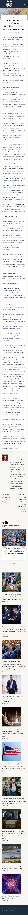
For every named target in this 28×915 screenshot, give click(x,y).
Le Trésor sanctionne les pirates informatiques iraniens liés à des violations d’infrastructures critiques (12, 597)
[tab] (10, 563)
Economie (14, 17)
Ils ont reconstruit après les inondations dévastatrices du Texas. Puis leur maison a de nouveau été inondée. (14, 801)
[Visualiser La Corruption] (9, 4)
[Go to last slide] (4, 546)
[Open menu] (24, 4)
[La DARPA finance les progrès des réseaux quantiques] (14, 884)
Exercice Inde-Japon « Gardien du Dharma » (7, 498)
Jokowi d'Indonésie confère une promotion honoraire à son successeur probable (21, 503)
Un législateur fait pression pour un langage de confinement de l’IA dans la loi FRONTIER (13, 699)
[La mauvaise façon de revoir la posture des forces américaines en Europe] (14, 853)
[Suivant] (23, 546)
